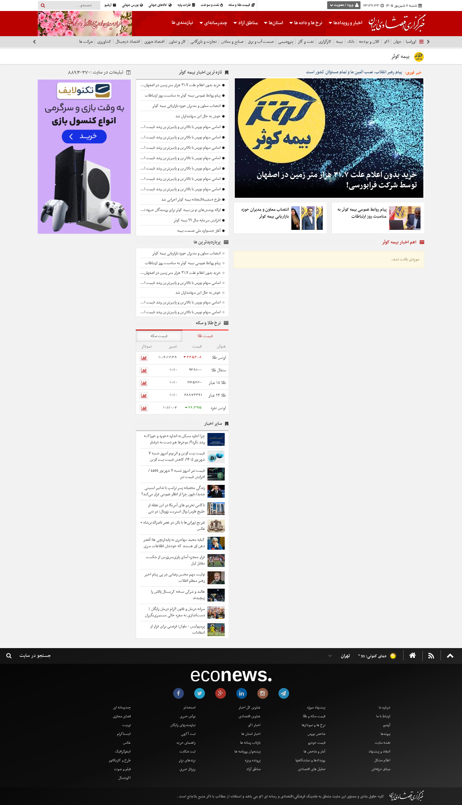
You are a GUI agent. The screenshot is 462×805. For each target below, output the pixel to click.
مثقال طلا (218, 370)
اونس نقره (218, 408)
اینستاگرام (124, 734)
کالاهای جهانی (158, 5)
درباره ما (384, 707)
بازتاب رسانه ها (250, 743)
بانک (351, 41)
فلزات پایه (184, 5)
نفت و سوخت (210, 5)
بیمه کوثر (400, 56)
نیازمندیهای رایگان (182, 725)
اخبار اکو (254, 725)
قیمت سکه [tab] (159, 336)
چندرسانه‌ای (215, 23)
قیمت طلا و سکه (239, 5)
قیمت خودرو (316, 743)
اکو (386, 41)
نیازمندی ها (182, 23)
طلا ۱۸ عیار (217, 382)
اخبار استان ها (251, 734)
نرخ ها (308, 23)
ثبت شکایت (187, 751)
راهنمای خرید (185, 743)
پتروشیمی (286, 41)
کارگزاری (325, 41)
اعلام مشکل (382, 760)
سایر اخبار (213, 424)
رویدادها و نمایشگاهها (310, 760)
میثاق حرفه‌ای (380, 769)
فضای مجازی (122, 716)
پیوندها (385, 734)
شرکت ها (86, 41)
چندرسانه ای (122, 707)
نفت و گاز (306, 41)
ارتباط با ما (383, 716)
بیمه (339, 41)
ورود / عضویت (343, 5)
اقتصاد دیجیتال (128, 41)
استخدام (189, 707)
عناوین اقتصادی (250, 716)
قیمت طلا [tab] (205, 336)
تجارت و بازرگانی (203, 41)
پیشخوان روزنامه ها (247, 751)
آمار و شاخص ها (314, 751)
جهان (397, 41)
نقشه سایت (382, 743)
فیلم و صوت (122, 769)
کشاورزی (104, 41)
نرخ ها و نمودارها (313, 725)
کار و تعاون (177, 41)
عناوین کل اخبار (250, 707)
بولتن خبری (187, 716)
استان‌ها (275, 23)
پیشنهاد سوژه (316, 707)
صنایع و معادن (232, 41)
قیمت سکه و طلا (314, 716)
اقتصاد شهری (154, 41)
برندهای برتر (187, 760)
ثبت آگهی (188, 734)
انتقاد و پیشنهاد (379, 751)
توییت (126, 725)
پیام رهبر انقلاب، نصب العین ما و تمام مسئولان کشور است (354, 72)
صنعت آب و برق (261, 41)
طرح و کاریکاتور (120, 760)
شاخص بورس (316, 734)
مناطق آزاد (247, 23)
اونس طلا (219, 357)
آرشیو (108, 5)
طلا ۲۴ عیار (217, 395)
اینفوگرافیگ (123, 751)
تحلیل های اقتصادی (311, 769)
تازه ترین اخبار (201, 72)
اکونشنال (124, 778)
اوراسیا (411, 41)
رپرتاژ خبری (187, 769)
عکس (127, 743)
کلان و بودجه (369, 41)
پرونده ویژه (253, 760)
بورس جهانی (130, 5)
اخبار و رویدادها (347, 23)
